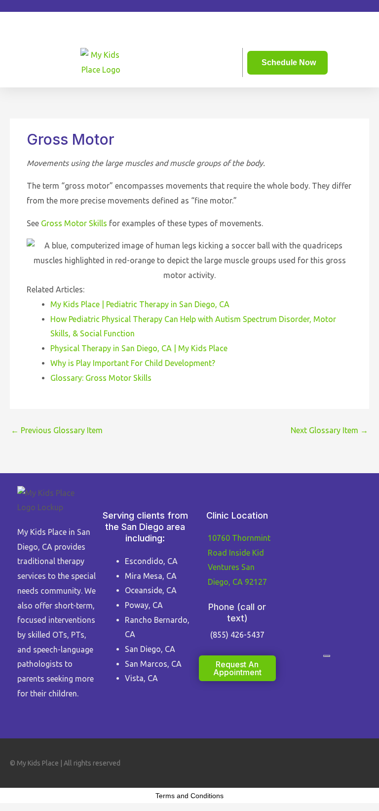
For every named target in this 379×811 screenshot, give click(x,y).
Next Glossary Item (329, 430)
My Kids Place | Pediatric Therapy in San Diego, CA (139, 304)
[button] (189, 20)
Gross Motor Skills (74, 223)
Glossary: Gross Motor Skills (101, 377)
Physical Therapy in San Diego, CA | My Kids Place (138, 348)
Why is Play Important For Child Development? (132, 363)
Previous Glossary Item (57, 430)
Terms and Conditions (189, 796)
